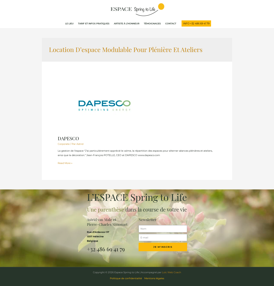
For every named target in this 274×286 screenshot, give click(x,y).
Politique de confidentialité (126, 278)
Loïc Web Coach (171, 272)
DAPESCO (68, 138)
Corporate (64, 143)
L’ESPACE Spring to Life (137, 197)
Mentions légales (154, 278)
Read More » (65, 163)
